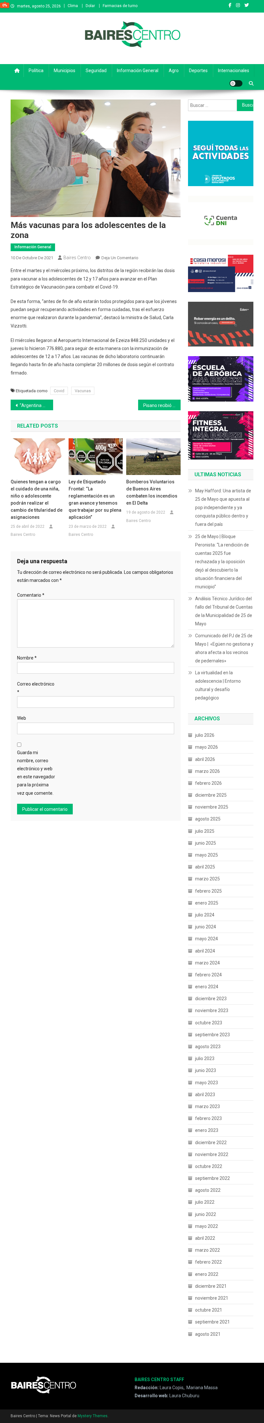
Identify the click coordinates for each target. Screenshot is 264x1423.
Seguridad (96, 70)
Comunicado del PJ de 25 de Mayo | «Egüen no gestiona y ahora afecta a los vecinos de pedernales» (224, 648)
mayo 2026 (206, 747)
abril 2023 (205, 1094)
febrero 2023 (208, 1118)
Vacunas (83, 390)
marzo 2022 (207, 1250)
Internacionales (233, 70)
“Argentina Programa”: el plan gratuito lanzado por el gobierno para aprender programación (36, 405)
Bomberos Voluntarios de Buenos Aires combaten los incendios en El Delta (151, 492)
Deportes (198, 70)
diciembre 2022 (211, 1142)
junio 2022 (205, 1214)
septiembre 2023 (212, 1034)
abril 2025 (205, 866)
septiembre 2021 (212, 1321)
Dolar (90, 6)
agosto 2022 (208, 1190)
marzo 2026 (207, 771)
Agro (174, 70)
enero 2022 (206, 1274)
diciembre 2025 (211, 795)
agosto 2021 (208, 1334)
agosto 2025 (208, 818)
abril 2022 (205, 1238)
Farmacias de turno (120, 6)
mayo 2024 (206, 938)
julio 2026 (204, 735)
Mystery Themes (93, 1416)
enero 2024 (206, 986)
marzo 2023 (207, 1106)
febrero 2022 (208, 1262)
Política (36, 70)
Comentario (30, 595)
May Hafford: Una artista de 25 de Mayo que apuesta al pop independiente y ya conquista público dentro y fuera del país (223, 507)
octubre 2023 (208, 1022)
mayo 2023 (206, 1082)
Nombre (27, 657)
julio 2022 (204, 1202)
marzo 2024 (207, 962)
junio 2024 (205, 926)
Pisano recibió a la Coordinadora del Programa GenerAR (162, 405)
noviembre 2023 (211, 1010)
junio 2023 (205, 1070)
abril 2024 (205, 950)
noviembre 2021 (211, 1298)
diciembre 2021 (211, 1286)
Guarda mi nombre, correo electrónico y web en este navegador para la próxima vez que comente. (36, 773)
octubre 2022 (208, 1166)
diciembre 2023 (211, 998)
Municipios (64, 70)
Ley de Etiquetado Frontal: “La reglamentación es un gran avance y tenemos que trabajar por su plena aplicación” (95, 499)
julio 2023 (204, 1058)
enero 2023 (206, 1130)
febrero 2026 (208, 783)
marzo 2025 (207, 878)
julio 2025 (204, 831)
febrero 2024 (208, 974)
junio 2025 (205, 843)
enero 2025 (206, 903)
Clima (73, 6)
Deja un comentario (119, 257)
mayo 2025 (206, 855)
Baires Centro (77, 257)
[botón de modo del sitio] (236, 83)
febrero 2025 (208, 891)
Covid (59, 390)
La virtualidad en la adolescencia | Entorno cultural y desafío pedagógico (218, 685)
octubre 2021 (208, 1310)
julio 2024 (204, 914)
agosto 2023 (208, 1046)
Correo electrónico (35, 688)
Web (21, 718)
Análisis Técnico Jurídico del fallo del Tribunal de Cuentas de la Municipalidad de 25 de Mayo (224, 611)
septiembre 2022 (212, 1178)
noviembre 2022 (211, 1154)
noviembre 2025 (211, 807)
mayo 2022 (206, 1226)
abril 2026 (205, 759)
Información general (137, 70)
